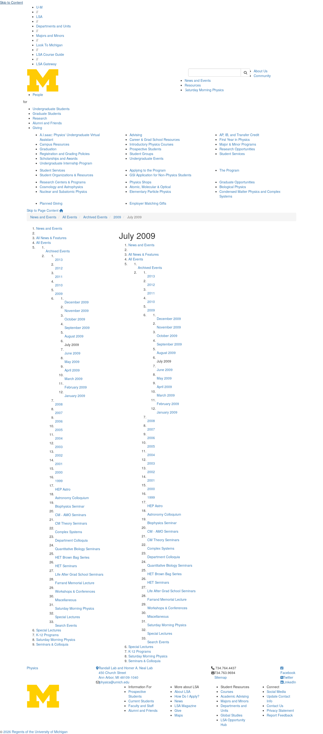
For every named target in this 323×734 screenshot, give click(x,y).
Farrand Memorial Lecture (74, 582)
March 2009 (74, 378)
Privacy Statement (280, 710)
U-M (39, 7)
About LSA (182, 691)
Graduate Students (47, 113)
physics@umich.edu (114, 682)
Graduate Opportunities (237, 182)
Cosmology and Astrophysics (61, 186)
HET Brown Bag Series (72, 557)
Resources (193, 85)
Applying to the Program (148, 170)
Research (40, 118)
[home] (61, 210)
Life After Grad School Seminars (79, 574)
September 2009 (77, 327)
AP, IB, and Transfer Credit (239, 134)
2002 (59, 455)
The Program (229, 170)
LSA (39, 16)
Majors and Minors (50, 35)
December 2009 (77, 302)
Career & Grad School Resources (155, 139)
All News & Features (51, 237)
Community (262, 75)
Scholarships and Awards (59, 158)
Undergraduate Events (146, 158)
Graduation (48, 149)
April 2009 (72, 370)
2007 (59, 412)
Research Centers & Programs (63, 182)
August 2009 (74, 336)
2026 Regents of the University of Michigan (35, 731)
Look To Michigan (49, 45)
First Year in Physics (234, 139)
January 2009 (75, 395)
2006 (59, 421)
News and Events (198, 80)
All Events (69, 217)
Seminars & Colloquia (52, 644)
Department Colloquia (71, 540)
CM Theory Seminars (71, 523)
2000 (59, 472)
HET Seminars (66, 565)
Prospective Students (145, 149)
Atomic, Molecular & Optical (150, 186)
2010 (59, 285)
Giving (37, 127)
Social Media (276, 691)
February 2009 (76, 387)
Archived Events (95, 217)
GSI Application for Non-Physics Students (160, 175)
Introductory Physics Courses (151, 144)
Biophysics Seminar (69, 506)
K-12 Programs (47, 634)
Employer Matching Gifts (148, 203)
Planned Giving (51, 203)
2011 (59, 276)
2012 (59, 268)
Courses (227, 691)
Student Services (232, 153)
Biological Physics (232, 186)
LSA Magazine (185, 705)
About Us (260, 71)
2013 (59, 259)
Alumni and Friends (47, 123)
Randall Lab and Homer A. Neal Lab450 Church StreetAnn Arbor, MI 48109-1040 (126, 672)
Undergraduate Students (51, 108)
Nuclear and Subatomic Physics (63, 191)
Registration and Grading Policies (65, 153)
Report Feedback (280, 715)
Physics (32, 667)
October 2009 (75, 319)
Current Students (141, 701)
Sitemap (220, 677)
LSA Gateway (46, 63)
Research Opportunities (237, 149)
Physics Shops (140, 182)
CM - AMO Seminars (70, 514)
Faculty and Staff (140, 705)
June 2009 (72, 353)
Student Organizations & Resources (66, 175)
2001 (59, 463)
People (38, 94)
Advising (136, 134)
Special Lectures (67, 616)
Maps (179, 715)
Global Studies (231, 715)
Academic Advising (235, 696)
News (179, 701)
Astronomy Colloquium (72, 497)
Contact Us (275, 705)
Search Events (66, 625)
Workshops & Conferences (75, 591)
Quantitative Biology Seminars (77, 548)
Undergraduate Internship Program (66, 163)
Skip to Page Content (42, 210)
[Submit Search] (245, 73)
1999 (59, 480)
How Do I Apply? (187, 696)
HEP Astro (62, 489)
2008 (59, 404)
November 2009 (77, 310)
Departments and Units (53, 26)
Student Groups (141, 153)
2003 (59, 446)
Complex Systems (68, 531)
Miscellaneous (65, 599)
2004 (59, 438)
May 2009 (72, 361)
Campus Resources (54, 144)
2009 (117, 217)
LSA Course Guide (50, 54)
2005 (59, 429)
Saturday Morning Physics (204, 89)
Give (178, 710)
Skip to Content (11, 2)
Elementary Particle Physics (150, 191)
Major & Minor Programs (237, 144)
